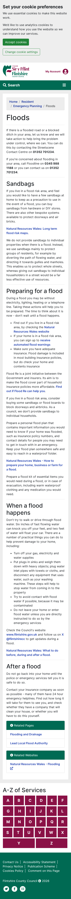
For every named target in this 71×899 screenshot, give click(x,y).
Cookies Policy (13, 871)
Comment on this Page (44, 871)
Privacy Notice (13, 866)
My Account (53, 71)
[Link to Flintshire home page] (16, 71)
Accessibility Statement (39, 862)
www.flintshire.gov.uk (21, 634)
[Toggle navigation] (64, 85)
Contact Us (10, 862)
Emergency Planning (27, 106)
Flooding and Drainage (26, 734)
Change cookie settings (21, 52)
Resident (27, 101)
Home (13, 101)
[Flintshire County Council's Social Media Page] (15, 888)
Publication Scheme (41, 866)
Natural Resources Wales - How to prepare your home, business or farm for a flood (34, 465)
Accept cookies (16, 42)
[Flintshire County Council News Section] (22, 888)
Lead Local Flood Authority (29, 743)
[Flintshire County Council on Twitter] (7, 888)
